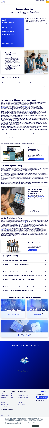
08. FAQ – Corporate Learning (7, 43)
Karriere (2, 415)
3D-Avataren (25, 221)
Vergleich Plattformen (21, 404)
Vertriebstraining (3, 397)
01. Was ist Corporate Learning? (8, 22)
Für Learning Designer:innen (5, 406)
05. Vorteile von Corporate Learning (8, 34)
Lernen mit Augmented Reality (23, 400)
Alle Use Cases (13, 393)
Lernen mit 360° (20, 402)
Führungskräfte (29, 111)
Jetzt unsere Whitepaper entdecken (24, 335)
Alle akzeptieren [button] (35, 425)
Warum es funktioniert (21, 393)
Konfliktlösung (3, 107)
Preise (9, 415)
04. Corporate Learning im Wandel (8, 31)
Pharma (12, 397)
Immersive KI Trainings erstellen (23, 395)
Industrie (12, 400)
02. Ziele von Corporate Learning (8, 25)
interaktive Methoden (36, 172)
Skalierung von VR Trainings (5, 404)
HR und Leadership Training (5, 395)
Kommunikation (31, 196)
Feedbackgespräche (4, 229)
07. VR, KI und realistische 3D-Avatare (9, 40)
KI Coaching (3, 400)
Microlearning (4, 137)
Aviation (12, 395)
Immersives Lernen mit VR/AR (23, 397)
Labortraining (3, 402)
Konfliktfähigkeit (41, 196)
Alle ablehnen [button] (41, 425)
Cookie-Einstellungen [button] (28, 425)
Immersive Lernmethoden (6, 141)
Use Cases (2, 393)
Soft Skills (25, 106)
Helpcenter (10, 412)
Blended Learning (5, 138)
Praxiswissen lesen (37, 314)
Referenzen (2, 413)
